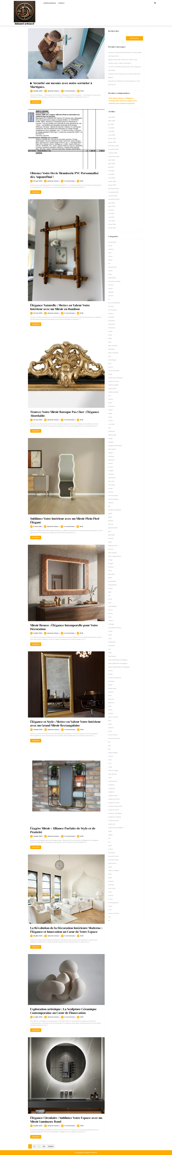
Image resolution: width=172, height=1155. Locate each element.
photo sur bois (113, 717)
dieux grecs (112, 449)
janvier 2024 (112, 228)
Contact (61, 3)
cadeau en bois (113, 381)
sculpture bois (113, 795)
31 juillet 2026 (37, 633)
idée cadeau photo (114, 556)
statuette (111, 853)
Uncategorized (113, 903)
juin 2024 (111, 210)
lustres (110, 613)
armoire (110, 296)
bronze (110, 367)
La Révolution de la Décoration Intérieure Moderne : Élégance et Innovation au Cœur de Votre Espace (66, 930)
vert (109, 917)
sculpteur (111, 785)
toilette (110, 895)
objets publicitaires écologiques (119, 667)
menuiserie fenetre (114, 628)
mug (109, 638)
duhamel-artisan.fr (24, 23)
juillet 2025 (111, 164)
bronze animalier (113, 371)
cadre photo (112, 388)
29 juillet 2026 (37, 836)
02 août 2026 (37, 420)
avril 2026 (111, 131)
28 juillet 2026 (37, 936)
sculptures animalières (115, 828)
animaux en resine (114, 281)
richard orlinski (112, 753)
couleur (110, 421)
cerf (109, 396)
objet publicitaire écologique (117, 660)
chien (110, 403)
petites (110, 713)
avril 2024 (111, 217)
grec (109, 531)
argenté (111, 292)
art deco (111, 306)
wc (109, 920)
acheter (111, 249)
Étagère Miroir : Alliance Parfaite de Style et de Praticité (62, 830)
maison (110, 620)
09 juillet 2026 (37, 91)
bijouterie (111, 349)
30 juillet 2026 (37, 729)
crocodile (111, 424)
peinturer (111, 703)
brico (110, 363)
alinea (110, 260)
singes (110, 835)
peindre (110, 692)
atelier (110, 331)
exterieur (111, 474)
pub (109, 745)
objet (110, 653)
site (109, 838)
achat (110, 246)
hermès (110, 538)
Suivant (50, 1146)
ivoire (110, 570)
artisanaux (111, 328)
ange (110, 274)
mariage (111, 624)
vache (110, 906)
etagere (111, 470)
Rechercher (113, 31)
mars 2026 (111, 135)
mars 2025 (111, 178)
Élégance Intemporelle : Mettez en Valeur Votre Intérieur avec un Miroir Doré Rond (123, 100)
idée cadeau (112, 553)
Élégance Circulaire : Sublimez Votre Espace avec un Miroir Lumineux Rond (66, 1120)
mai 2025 (111, 171)
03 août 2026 (37, 313)
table (110, 867)
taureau (111, 881)
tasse (110, 878)
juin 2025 (111, 167)
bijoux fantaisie (113, 353)
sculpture (111, 792)
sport (110, 845)
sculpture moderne (114, 817)
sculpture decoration (115, 806)
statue (110, 849)
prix (109, 742)
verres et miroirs (113, 913)
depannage (112, 435)
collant (110, 410)
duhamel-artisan (53, 91)
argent (110, 288)
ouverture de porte (114, 678)
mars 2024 (111, 221)
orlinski (110, 674)
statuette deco (113, 856)
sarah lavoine (112, 781)
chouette (111, 406)
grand (110, 517)
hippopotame (113, 545)
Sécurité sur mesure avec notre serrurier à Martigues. (61, 85)
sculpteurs (111, 788)
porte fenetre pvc (114, 738)
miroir (110, 635)
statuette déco (113, 860)
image (110, 560)
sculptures (111, 824)
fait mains (111, 485)
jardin (110, 578)
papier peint (112, 688)
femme (110, 492)
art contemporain (114, 303)
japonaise (111, 574)
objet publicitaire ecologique (117, 663)
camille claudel (113, 392)
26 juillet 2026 (37, 1126)
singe (110, 831)
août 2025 (111, 160)
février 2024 (112, 224)
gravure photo (113, 528)
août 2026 (111, 117)
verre (110, 910)
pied (109, 720)
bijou (109, 342)
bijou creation (112, 346)
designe (111, 442)
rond (109, 763)
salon (110, 778)
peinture (111, 699)
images (110, 563)
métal (110, 631)
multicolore (112, 642)
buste (110, 374)
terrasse (111, 885)
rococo (110, 756)
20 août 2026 (37, 181)
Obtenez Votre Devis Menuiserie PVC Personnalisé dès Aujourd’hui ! (64, 175)
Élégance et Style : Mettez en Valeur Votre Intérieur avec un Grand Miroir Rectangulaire (65, 723)
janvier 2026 (112, 142)
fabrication (112, 478)
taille (109, 874)
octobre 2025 (112, 153)
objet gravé (112, 656)
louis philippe (112, 606)
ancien (110, 271)
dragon (110, 453)
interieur (111, 567)
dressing (111, 456)
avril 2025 (111, 174)
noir (109, 649)
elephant (111, 460)
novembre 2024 (113, 192)
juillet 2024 (111, 206)
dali (109, 428)
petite (110, 710)
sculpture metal (113, 810)
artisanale (111, 321)
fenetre (110, 503)
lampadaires (112, 585)
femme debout (113, 499)
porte (110, 731)
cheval (110, 399)
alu (109, 263)
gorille (110, 513)
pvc (109, 749)
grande (110, 520)
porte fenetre (112, 735)
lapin (109, 592)
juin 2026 (111, 124)
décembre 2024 (113, 189)
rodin (110, 760)
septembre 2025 (113, 156)
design (110, 438)
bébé (110, 338)
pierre (110, 724)
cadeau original (113, 385)
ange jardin (112, 278)
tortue (110, 899)
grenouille (111, 535)
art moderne (112, 310)
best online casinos (116, 98)
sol (109, 842)
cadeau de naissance (115, 378)
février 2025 (112, 181)
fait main (111, 481)
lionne (110, 599)
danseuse (111, 431)
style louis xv (112, 863)
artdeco (111, 313)
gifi (109, 506)
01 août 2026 (37, 526)
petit (110, 706)
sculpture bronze (114, 799)
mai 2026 (111, 128)
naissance (111, 645)
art (109, 299)
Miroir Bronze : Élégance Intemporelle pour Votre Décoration (64, 627)
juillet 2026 (111, 121)
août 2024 (111, 203)
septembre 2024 (113, 199)
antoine (110, 285)
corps (110, 417)
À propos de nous (50, 3)
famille (110, 488)
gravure (110, 524)
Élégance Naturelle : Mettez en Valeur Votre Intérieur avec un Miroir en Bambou (60, 307)
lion (109, 595)
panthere (111, 681)
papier (110, 685)
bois (109, 356)
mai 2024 (111, 214)
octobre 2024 (112, 196)
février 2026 (112, 139)
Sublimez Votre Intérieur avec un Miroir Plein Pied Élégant (64, 520)
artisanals (111, 324)
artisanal (111, 317)
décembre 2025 (113, 146)
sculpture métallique (115, 813)
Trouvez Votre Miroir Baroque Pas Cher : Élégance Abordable (64, 414)
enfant (110, 463)
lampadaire (112, 581)
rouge (110, 767)
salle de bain (112, 774)
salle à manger (113, 770)
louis (109, 603)
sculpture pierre (113, 820)
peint (110, 695)
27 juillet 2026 (37, 1017)
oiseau (110, 670)
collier (110, 413)
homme (111, 549)
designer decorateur (115, 446)
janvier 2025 (112, 185)
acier (110, 253)
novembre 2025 (113, 149)
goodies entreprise (114, 510)
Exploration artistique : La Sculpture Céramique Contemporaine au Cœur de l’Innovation (63, 1011)
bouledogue (112, 360)
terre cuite (111, 888)
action (110, 256)
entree (110, 467)
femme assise (113, 495)
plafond (110, 728)
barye (110, 335)
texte (110, 892)
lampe (110, 588)
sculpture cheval (113, 803)
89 (44, 1146)
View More (36, 102)
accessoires (112, 242)
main (110, 617)
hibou (110, 542)
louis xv (110, 610)
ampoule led (112, 267)
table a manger (113, 870)
